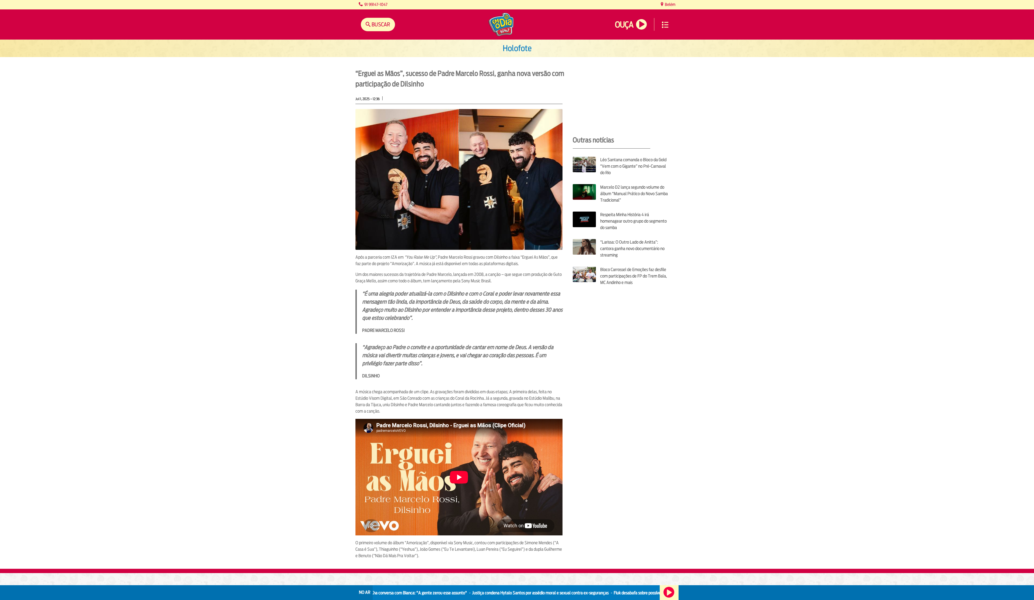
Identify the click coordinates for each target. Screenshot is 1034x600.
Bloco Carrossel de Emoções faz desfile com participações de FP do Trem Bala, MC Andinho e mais (633, 276)
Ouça (624, 24)
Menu (665, 24)
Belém (669, 4)
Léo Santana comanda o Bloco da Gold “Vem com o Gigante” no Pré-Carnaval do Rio (633, 166)
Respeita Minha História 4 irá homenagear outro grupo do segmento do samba (633, 221)
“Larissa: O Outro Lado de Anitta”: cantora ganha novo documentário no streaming (632, 249)
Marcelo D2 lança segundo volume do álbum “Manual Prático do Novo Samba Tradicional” (634, 194)
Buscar (380, 24)
